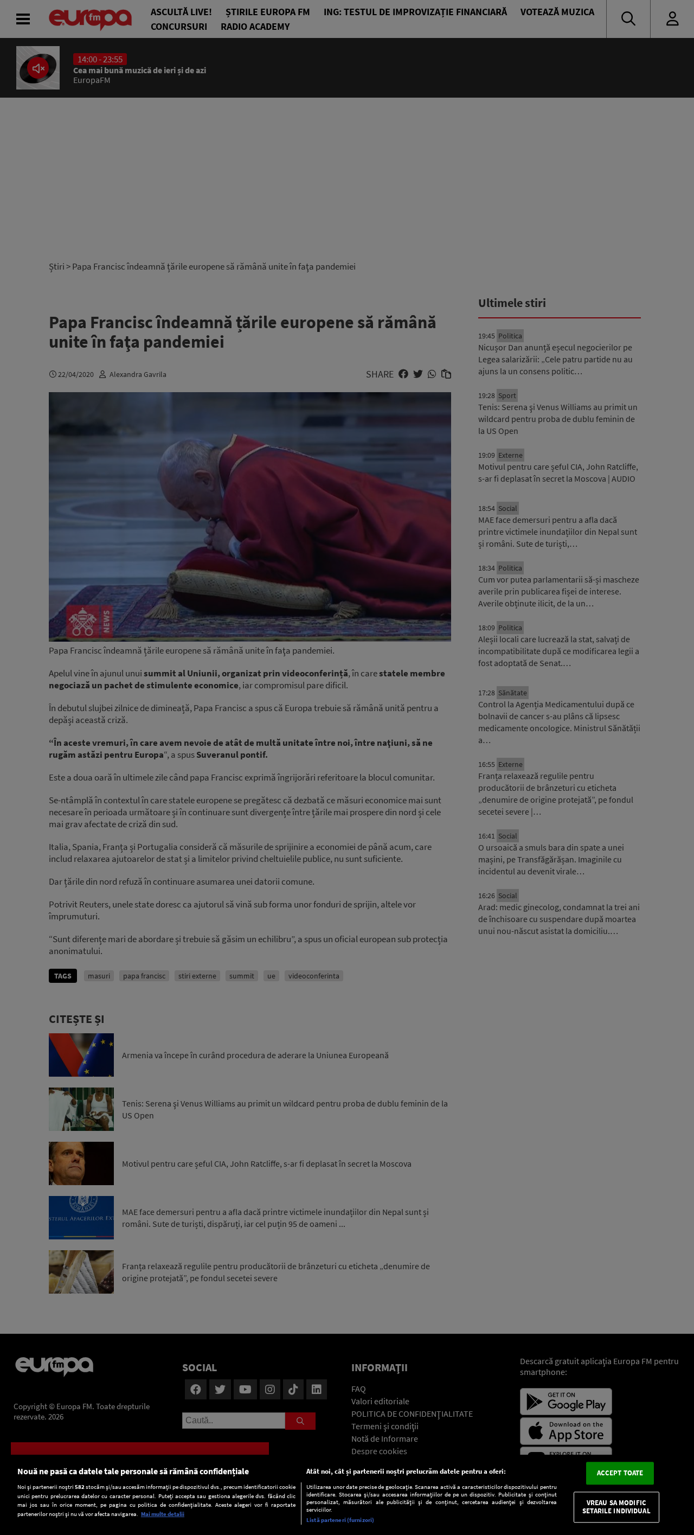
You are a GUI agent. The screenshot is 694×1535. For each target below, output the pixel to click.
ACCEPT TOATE (620, 1473)
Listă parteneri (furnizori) (340, 1520)
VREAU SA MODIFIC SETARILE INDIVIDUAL (616, 1507)
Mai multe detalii (162, 1514)
